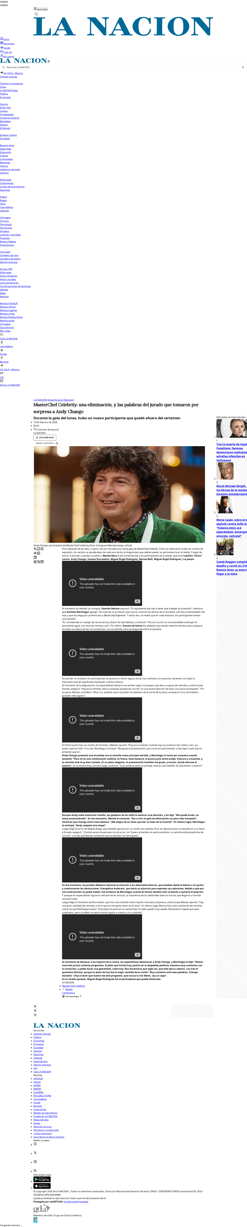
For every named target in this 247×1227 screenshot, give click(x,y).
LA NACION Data (9, 90)
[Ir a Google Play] (42, 1181)
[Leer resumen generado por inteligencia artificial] (35, 549)
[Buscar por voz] (243, 67)
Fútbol (3, 197)
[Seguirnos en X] (35, 1153)
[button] (123, 222)
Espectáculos (54, 400)
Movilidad (5, 121)
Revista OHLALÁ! (9, 303)
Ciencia (4, 166)
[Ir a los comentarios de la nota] (42, 549)
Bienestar (5, 162)
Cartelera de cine (9, 255)
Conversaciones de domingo (15, 286)
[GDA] (41, 1212)
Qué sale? (5, 252)
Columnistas (6, 183)
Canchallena (6, 207)
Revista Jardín (7, 320)
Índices (4, 124)
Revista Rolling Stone (11, 317)
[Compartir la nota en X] (38, 562)
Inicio (6, 39)
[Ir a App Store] (42, 1187)
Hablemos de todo (10, 169)
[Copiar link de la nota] (35, 558)
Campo (4, 111)
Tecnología (6, 224)
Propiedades (7, 114)
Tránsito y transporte (11, 83)
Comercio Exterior (10, 118)
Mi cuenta (8, 56)
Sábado (4, 289)
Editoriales (5, 179)
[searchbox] (122, 67)
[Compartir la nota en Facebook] (35, 562)
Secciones (8, 43)
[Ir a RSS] (35, 1171)
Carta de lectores (9, 282)
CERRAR (4, 2)
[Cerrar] (48, 61)
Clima (3, 87)
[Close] (35, 1006)
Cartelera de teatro (10, 258)
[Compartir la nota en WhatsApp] (38, 553)
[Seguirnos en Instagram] (35, 1162)
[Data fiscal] (35, 1221)
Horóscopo (6, 227)
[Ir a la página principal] (123, 35)
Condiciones (70, 1201)
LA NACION (40, 400)
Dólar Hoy (5, 107)
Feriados (4, 231)
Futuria (4, 104)
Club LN (7, 52)
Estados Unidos (8, 135)
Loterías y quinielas (10, 234)
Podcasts (5, 238)
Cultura (4, 155)
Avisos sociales (8, 279)
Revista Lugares (8, 310)
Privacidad (82, 1201)
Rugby (3, 200)
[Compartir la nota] (35, 553)
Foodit (6, 48)
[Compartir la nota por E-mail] (42, 562)
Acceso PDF (6, 269)
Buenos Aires (7, 145)
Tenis (3, 203)
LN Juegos (5, 217)
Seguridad (5, 148)
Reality (69, 989)
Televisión (68, 400)
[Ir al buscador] (36, 14)
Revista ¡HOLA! (8, 306)
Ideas (3, 293)
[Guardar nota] (38, 549)
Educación (5, 152)
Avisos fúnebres (8, 276)
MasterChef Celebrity (73, 986)
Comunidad (6, 159)
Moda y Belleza (8, 241)
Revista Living (7, 313)
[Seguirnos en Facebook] (35, 1144)
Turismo (4, 221)
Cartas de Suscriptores (12, 186)
